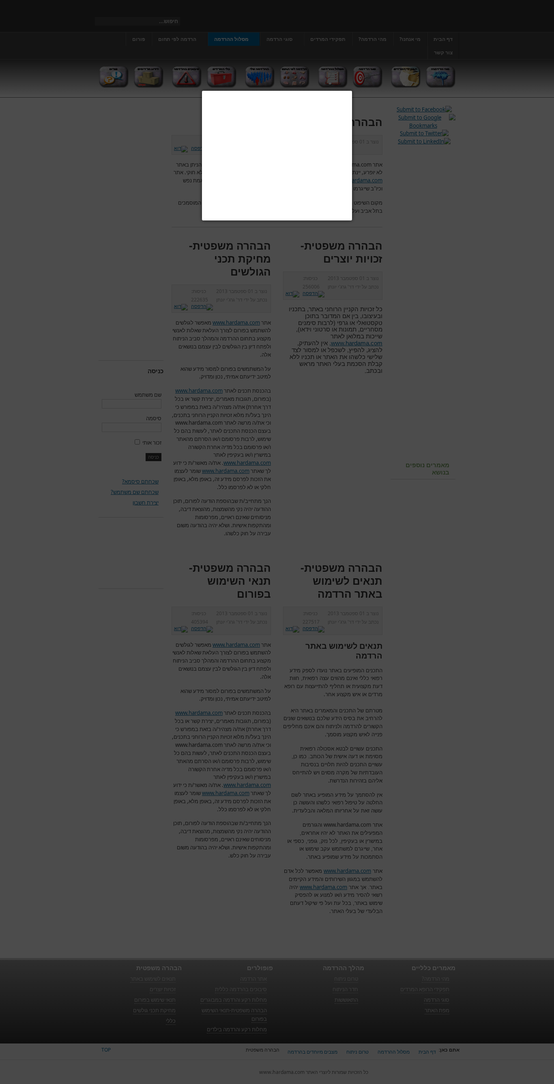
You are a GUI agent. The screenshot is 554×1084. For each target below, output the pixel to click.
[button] (352, 91)
